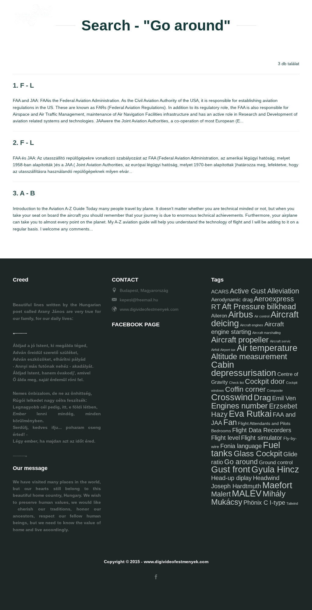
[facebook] (156, 577)
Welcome (92, 13)
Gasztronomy (187, 13)
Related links (255, 13)
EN (296, 13)
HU (284, 13)
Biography (124, 13)
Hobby (154, 13)
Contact (221, 13)
